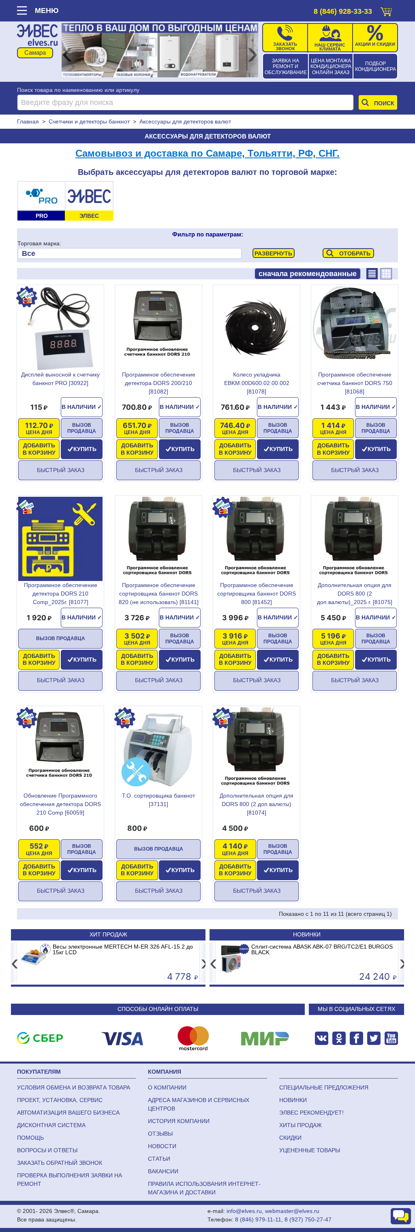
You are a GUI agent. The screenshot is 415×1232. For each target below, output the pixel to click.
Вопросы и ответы (47, 1150)
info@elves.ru (244, 1211)
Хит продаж (108, 934)
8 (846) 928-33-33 (343, 11)
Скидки (290, 1137)
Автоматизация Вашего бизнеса (68, 1112)
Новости (162, 1146)
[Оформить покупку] (386, 10)
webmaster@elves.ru (292, 1211)
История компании (179, 1121)
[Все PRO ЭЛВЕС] (129, 253)
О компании (167, 1087)
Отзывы (160, 1133)
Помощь (30, 1137)
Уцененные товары (309, 1150)
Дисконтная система (51, 1125)
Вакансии (163, 1171)
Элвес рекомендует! (311, 1112)
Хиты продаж (300, 1125)
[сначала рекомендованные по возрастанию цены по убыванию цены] (308, 273)
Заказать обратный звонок (59, 1163)
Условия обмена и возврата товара (73, 1087)
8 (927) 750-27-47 (308, 1219)
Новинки (307, 934)
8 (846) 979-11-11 (258, 1219)
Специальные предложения (323, 1087)
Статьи (159, 1158)
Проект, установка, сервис (60, 1100)
